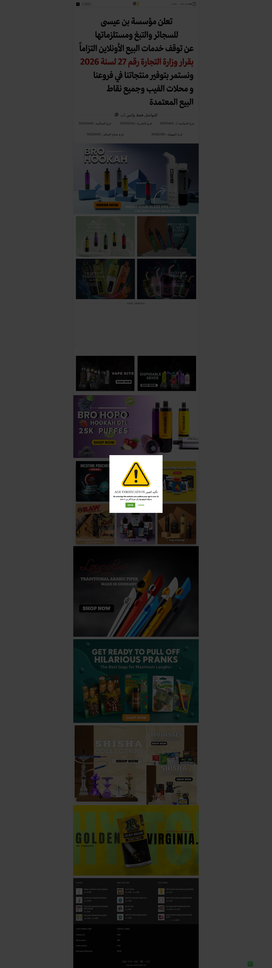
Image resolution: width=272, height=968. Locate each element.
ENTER (130, 505)
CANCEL (141, 505)
